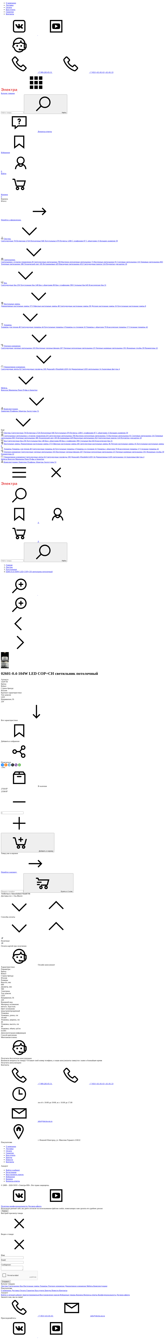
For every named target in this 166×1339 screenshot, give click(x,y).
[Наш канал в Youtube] (56, 35)
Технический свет (33, 264)
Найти (63, 113)
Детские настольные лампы (104, 306)
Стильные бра (81, 285)
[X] (12, 764)
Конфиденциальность (107, 1295)
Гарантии (10, 12)
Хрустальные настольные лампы (131, 306)
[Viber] (16, 764)
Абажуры (22, 411)
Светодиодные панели (94, 264)
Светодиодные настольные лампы (75, 306)
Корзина (9, 1179)
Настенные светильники (105, 262)
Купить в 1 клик (66, 891)
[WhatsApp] (19, 764)
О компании (11, 3)
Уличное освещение (56, 1286)
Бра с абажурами (47, 285)
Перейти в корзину (9, 872)
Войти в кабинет (13, 1170)
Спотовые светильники (128, 262)
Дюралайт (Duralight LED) (59, 369)
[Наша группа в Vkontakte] (19, 35)
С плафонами (79, 241)
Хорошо (5, 1211)
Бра (21, 1286)
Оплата (9, 7)
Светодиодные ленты (11, 369)
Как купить (10, 10)
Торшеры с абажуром (96, 327)
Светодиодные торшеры (32, 327)
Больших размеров (109, 241)
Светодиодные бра (10, 285)
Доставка (9, 5)
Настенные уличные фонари (49, 348)
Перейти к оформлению (11, 220)
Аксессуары (33, 411)
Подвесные (23, 241)
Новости (9, 1160)
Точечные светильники (12, 264)
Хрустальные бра (29, 285)
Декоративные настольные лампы (17, 306)
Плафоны (14, 411)
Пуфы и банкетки (30, 390)
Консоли (5, 390)
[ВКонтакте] (2, 764)
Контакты (10, 14)
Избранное (10, 1177)
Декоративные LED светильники (86, 369)
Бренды (9, 1157)
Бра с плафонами (64, 285)
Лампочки (5, 411)
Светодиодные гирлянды (34, 369)
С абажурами (93, 241)
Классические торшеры (118, 327)
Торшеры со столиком (75, 327)
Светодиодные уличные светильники (18, 348)
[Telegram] (9, 764)
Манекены (13, 390)
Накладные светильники (71, 264)
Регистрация (11, 1172)
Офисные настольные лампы (46, 306)
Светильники (14, 1286)
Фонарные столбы (136, 348)
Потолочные (37, 241)
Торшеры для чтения (11, 327)
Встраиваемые (51, 264)
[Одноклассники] (5, 764)
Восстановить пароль (15, 1174)
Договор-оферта (34, 1206)
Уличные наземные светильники (111, 348)
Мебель (90, 1286)
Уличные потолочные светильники (79, 348)
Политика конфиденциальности (14, 1206)
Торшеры (44, 1286)
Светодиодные (8, 241)
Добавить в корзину (45, 851)
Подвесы (66, 241)
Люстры (9, 567)
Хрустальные (52, 241)
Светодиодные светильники (47, 262)
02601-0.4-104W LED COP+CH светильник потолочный (29, 572)
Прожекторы (151, 348)
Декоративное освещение (76, 1286)
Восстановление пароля (49, 1295)
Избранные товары (68, 1295)
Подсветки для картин (116, 264)
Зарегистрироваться (30, 1295)
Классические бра (97, 285)
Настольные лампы (31, 1286)
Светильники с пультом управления (17, 262)
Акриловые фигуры (111, 369)
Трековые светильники (151, 262)
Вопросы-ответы (13, 1181)
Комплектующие (100, 1286)
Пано (20, 390)
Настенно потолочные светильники (77, 262)
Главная (9, 565)
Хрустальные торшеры (54, 327)
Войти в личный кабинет (11, 1295)
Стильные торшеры (138, 327)
